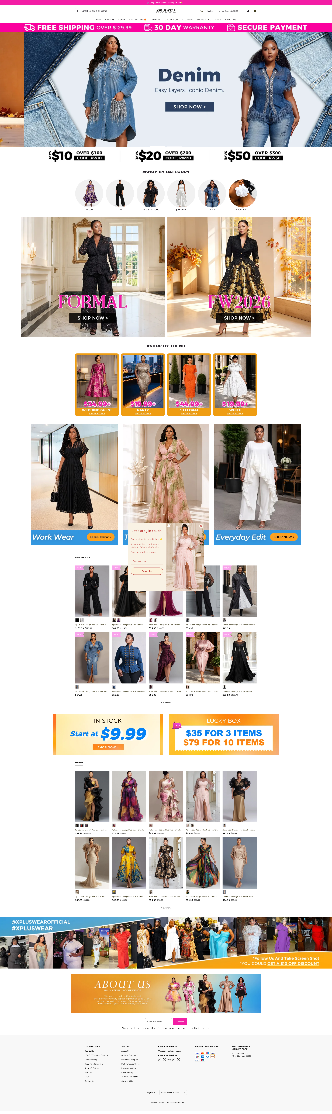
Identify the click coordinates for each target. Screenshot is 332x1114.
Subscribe (180, 1021)
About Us (125, 1051)
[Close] (201, 526)
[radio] (77, 620)
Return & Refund (92, 1068)
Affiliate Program (128, 1055)
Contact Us (89, 1081)
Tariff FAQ (89, 1072)
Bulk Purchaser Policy (130, 1064)
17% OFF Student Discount (96, 1055)
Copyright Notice (128, 1081)
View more (166, 702)
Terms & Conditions (129, 1077)
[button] (92, 11)
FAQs (87, 1077)
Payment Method (128, 1068)
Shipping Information (94, 1064)
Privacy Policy (127, 1072)
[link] (171, 20)
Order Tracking (91, 1059)
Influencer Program (129, 1059)
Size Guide (89, 1051)
